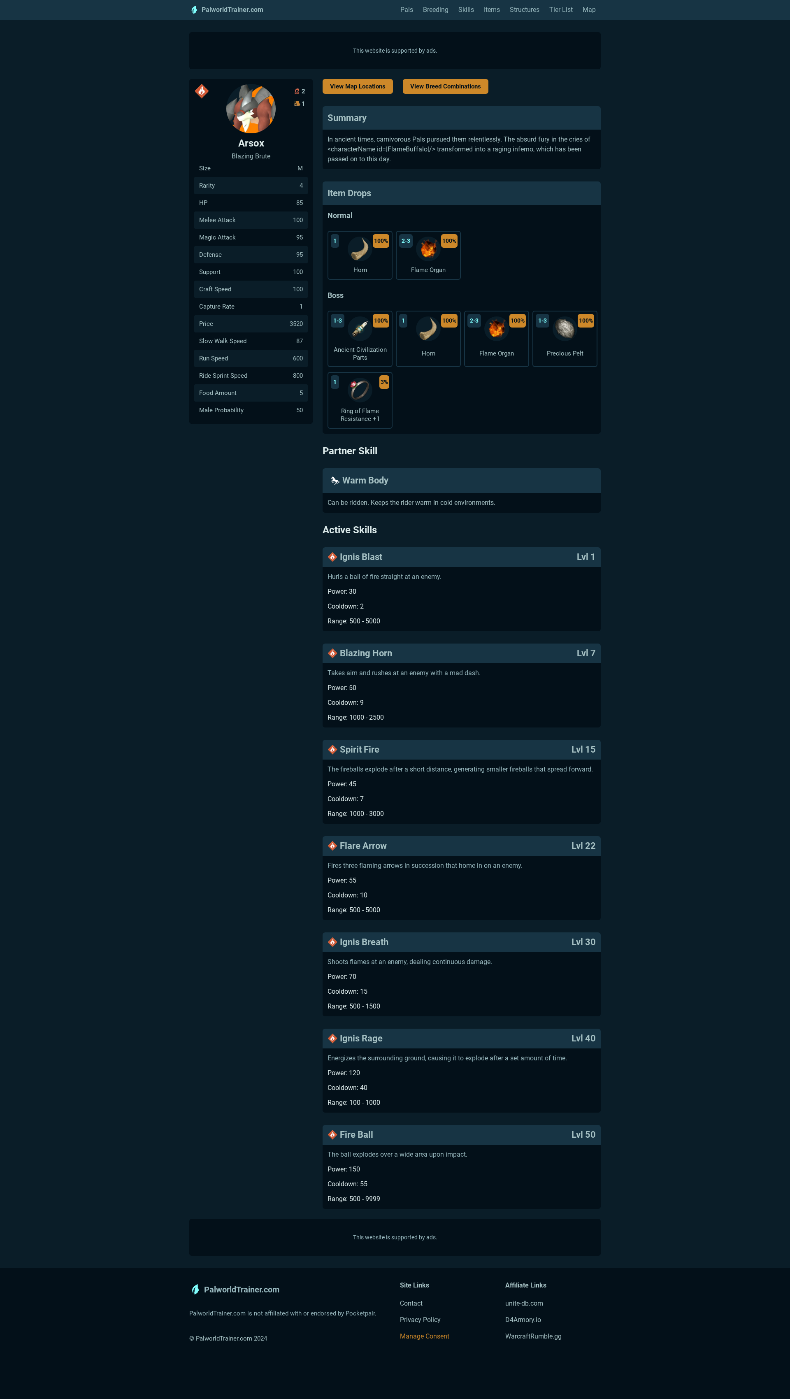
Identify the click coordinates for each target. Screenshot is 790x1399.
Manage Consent (424, 1336)
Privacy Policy (420, 1320)
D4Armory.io (523, 1320)
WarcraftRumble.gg (533, 1336)
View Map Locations (358, 86)
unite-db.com (524, 1303)
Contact (411, 1303)
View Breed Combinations (445, 86)
